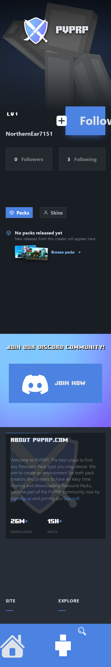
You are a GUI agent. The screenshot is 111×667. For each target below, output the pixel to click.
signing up (21, 498)
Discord (70, 498)
